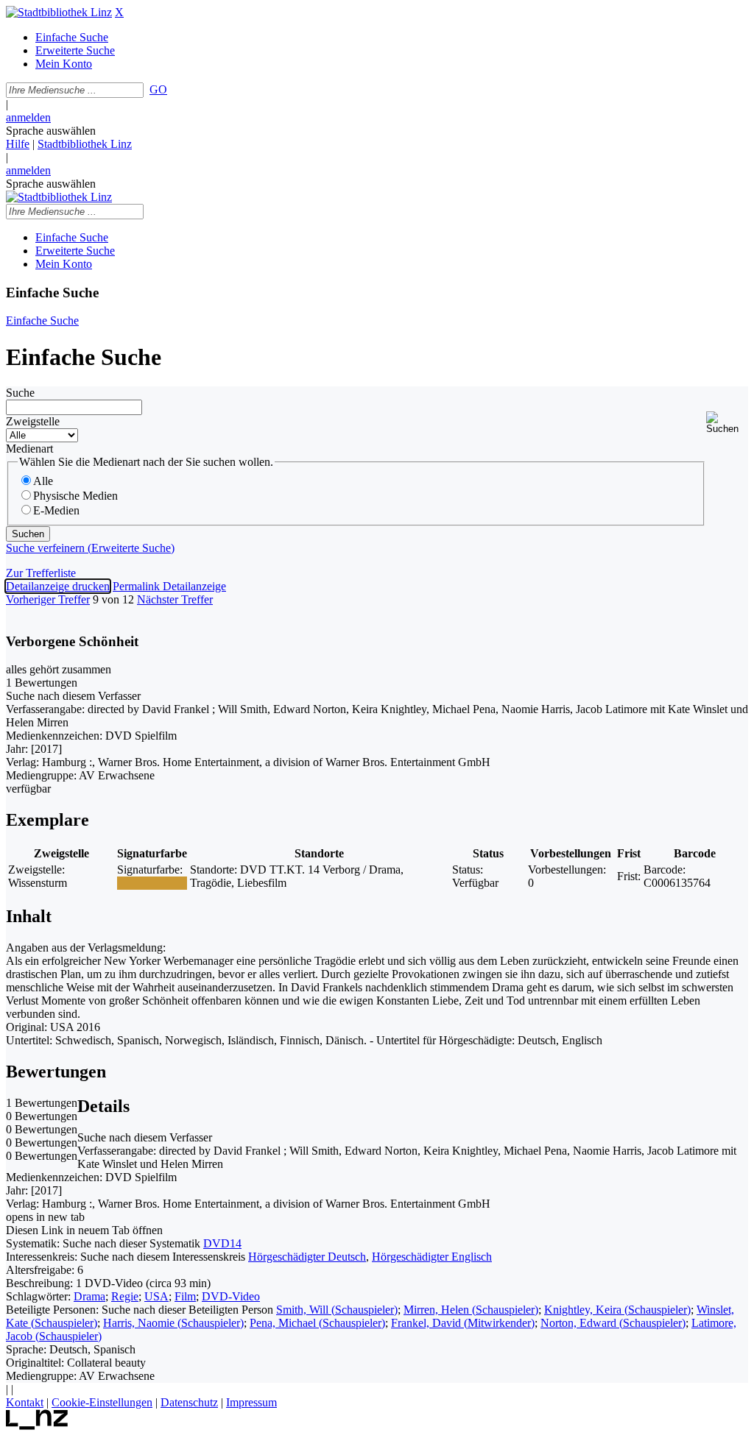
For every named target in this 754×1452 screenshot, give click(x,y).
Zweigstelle (33, 421)
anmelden (28, 117)
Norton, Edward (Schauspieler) (613, 1323)
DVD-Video (231, 1296)
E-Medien (56, 510)
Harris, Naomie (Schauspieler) (173, 1323)
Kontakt (24, 1402)
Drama (89, 1296)
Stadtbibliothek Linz (85, 144)
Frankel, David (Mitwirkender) (463, 1323)
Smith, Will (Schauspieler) (337, 1309)
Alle (43, 481)
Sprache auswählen (51, 130)
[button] (727, 422)
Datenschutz (189, 1402)
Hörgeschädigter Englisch (432, 1256)
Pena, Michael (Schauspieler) (317, 1323)
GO (158, 89)
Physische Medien (75, 495)
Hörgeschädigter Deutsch (307, 1256)
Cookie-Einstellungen (102, 1402)
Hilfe (17, 144)
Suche (20, 392)
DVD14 (222, 1243)
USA (156, 1296)
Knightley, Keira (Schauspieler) (617, 1309)
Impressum (251, 1402)
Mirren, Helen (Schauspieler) (471, 1309)
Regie (124, 1296)
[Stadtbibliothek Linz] (59, 12)
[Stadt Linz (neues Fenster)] (37, 1426)
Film (185, 1296)
